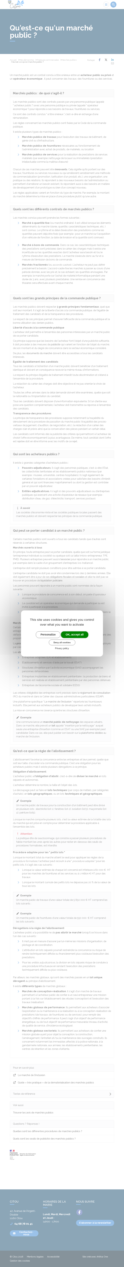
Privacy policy (62, 648)
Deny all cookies (62, 642)
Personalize (48, 634)
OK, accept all (75, 634)
